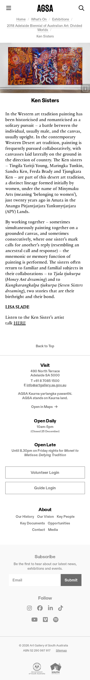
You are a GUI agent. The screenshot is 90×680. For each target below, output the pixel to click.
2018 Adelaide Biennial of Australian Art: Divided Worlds (44, 27)
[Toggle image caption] (85, 88)
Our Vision (45, 516)
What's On (39, 19)
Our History (25, 516)
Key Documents (32, 523)
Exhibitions (61, 19)
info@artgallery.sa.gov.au (46, 385)
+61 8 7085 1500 (46, 380)
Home (21, 19)
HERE (20, 322)
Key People (66, 516)
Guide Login (45, 488)
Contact (38, 529)
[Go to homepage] (45, 8)
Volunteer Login (45, 472)
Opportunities (59, 523)
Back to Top (45, 346)
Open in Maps (42, 406)
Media (53, 529)
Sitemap (61, 650)
